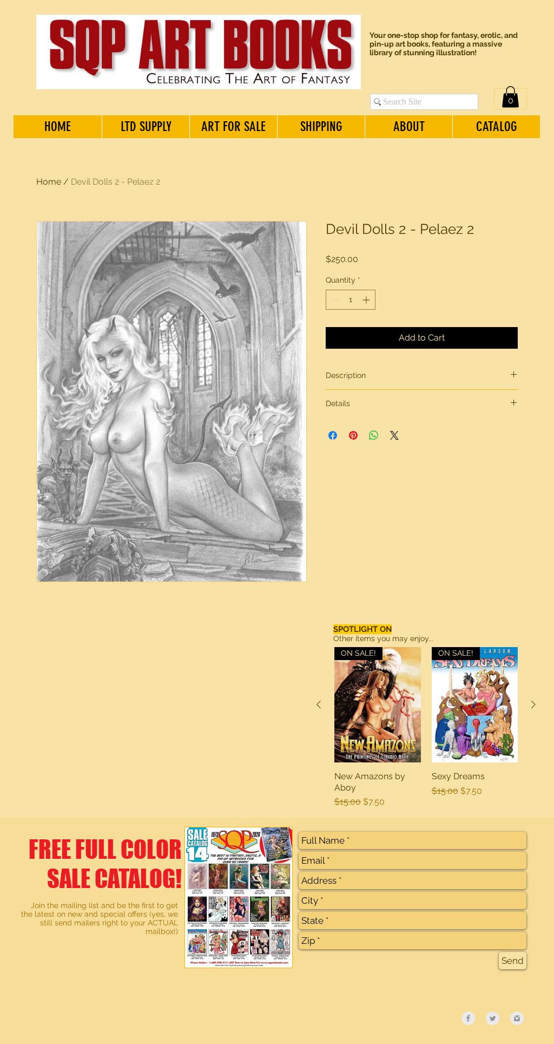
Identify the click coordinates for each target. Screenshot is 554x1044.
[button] (510, 96)
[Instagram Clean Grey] (517, 1018)
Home (48, 182)
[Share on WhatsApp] (373, 435)
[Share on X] (394, 435)
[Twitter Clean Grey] (492, 1018)
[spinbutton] (350, 299)
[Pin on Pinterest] (353, 435)
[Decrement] (334, 299)
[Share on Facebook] (332, 435)
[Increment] (367, 299)
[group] (426, 728)
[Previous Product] (318, 704)
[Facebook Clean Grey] (468, 1018)
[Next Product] (533, 704)
